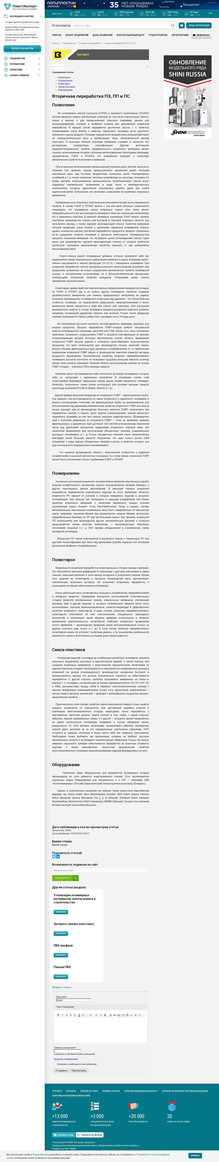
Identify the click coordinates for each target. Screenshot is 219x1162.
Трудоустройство (158, 35)
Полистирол (64, 84)
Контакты (71, 1091)
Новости (56, 35)
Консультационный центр (131, 35)
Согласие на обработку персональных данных (185, 1091)
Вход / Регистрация (199, 25)
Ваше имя (61, 997)
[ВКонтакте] (58, 856)
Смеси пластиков (66, 87)
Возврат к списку (61, 987)
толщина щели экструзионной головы (22, 22)
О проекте (57, 1091)
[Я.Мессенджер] (54, 856)
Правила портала (111, 1091)
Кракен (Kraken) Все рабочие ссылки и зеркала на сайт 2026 (22, 28)
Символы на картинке (65, 1047)
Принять (195, 1155)
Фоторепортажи (180, 35)
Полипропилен (65, 80)
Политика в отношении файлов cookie (71, 1095)
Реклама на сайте (89, 1091)
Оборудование (65, 90)
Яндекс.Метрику (40, 1154)
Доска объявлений (102, 35)
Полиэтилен (64, 77)
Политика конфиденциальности (140, 1091)
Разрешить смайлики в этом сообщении (77, 1064)
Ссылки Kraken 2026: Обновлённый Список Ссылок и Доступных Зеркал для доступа (21, 37)
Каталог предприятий (76, 35)
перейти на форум (91, 1134)
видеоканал (203, 35)
